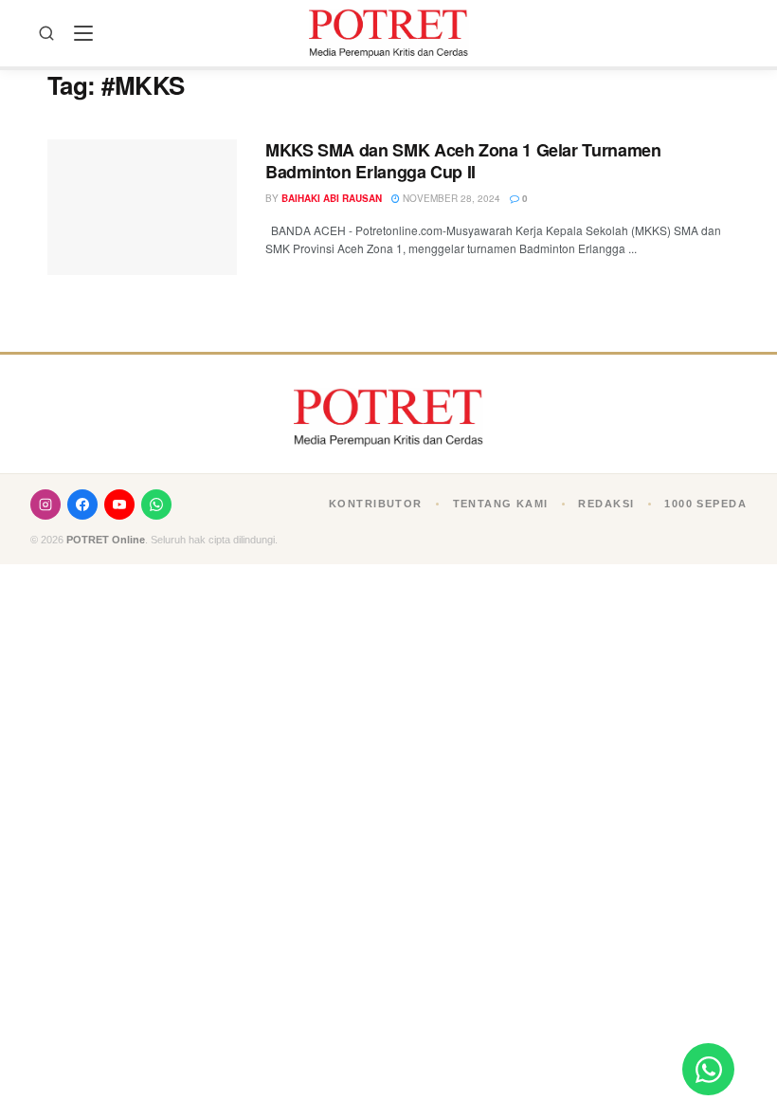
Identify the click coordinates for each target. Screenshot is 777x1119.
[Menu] (83, 33)
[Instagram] (45, 504)
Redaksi (606, 503)
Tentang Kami (501, 503)
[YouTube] (119, 504)
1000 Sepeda (705, 503)
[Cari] (46, 33)
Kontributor (376, 503)
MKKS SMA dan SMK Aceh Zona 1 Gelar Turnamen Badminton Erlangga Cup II (463, 161)
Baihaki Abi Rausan (331, 198)
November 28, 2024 (450, 198)
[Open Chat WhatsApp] (708, 1069)
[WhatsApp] (156, 504)
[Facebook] (82, 504)
